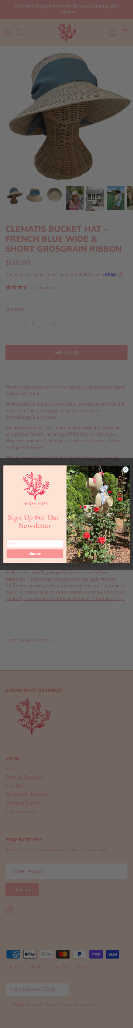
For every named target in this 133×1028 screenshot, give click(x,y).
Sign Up (35, 553)
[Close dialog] (126, 469)
